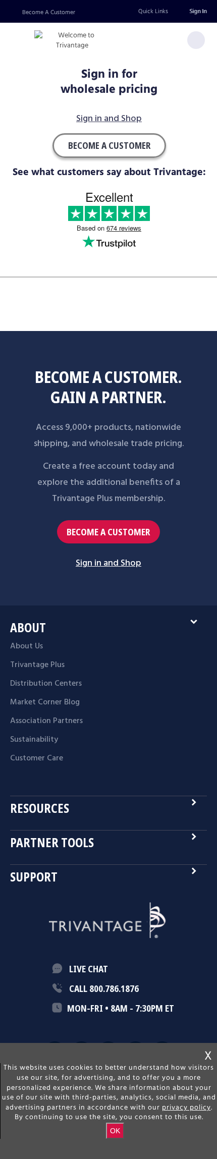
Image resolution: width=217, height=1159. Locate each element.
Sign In (197, 11)
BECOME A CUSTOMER (108, 532)
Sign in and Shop (109, 119)
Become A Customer (48, 12)
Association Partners (46, 721)
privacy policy (186, 1107)
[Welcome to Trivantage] (72, 40)
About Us (26, 646)
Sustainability (34, 739)
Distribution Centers (46, 683)
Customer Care (36, 758)
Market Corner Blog (45, 702)
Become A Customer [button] (109, 145)
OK (115, 1131)
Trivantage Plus (37, 665)
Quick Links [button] (153, 11)
